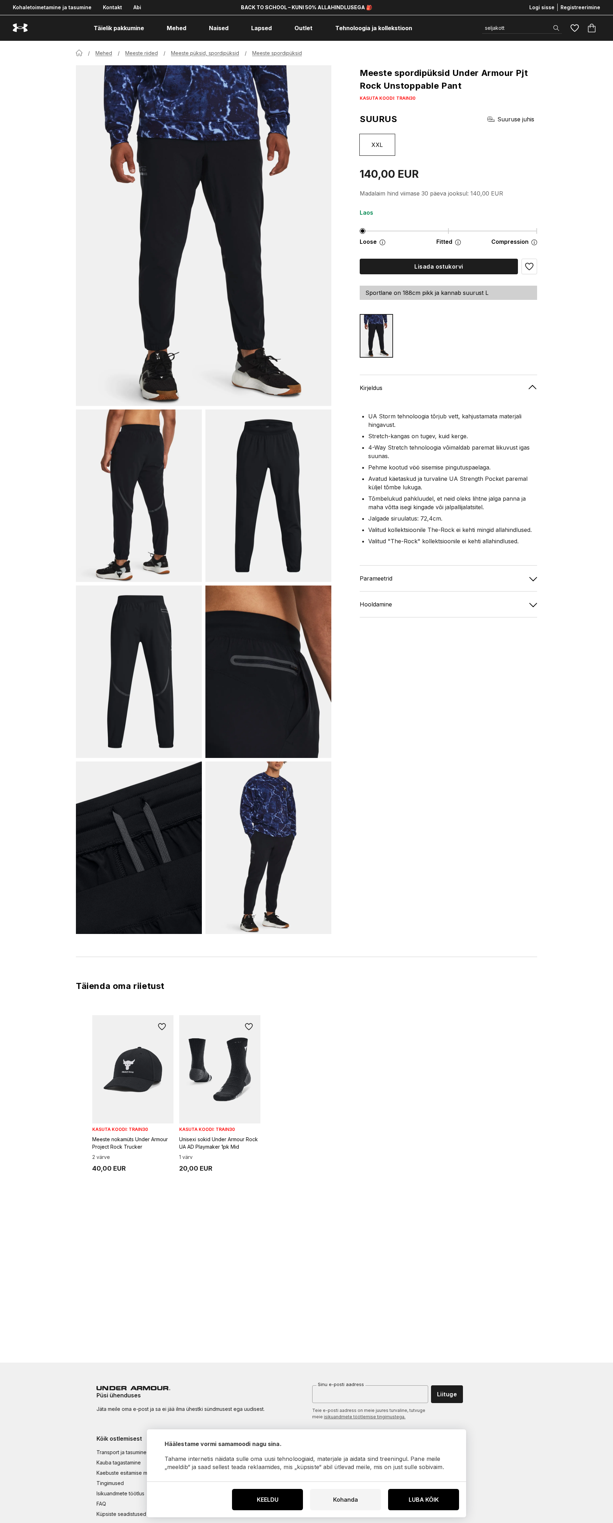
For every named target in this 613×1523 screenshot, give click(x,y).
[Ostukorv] (591, 28)
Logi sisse (541, 7)
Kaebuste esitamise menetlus (130, 1473)
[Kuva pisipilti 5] (139, 848)
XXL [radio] (377, 144)
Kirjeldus (371, 387)
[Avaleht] (79, 53)
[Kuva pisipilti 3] (139, 671)
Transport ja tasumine (121, 1452)
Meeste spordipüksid (277, 53)
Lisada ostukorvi (438, 266)
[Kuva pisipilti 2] (268, 495)
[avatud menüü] (150, 28)
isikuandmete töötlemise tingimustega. (364, 1416)
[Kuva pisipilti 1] (139, 495)
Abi (137, 7)
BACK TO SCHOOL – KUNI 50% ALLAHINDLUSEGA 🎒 (306, 7)
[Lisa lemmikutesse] (162, 1026)
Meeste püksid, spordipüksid (205, 53)
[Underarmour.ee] (20, 27)
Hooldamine (376, 604)
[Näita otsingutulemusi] (556, 28)
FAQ (101, 1504)
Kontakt (112, 7)
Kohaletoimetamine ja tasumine (52, 7)
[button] (529, 266)
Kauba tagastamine (118, 1462)
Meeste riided (141, 53)
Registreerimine (580, 7)
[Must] (376, 336)
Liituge (447, 1394)
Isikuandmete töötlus (120, 1493)
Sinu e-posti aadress (341, 1384)
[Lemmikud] (574, 28)
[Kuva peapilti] (203, 235)
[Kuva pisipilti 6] (268, 848)
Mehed (103, 53)
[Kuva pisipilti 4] (268, 671)
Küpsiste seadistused (121, 1514)
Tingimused (110, 1483)
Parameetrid (376, 578)
